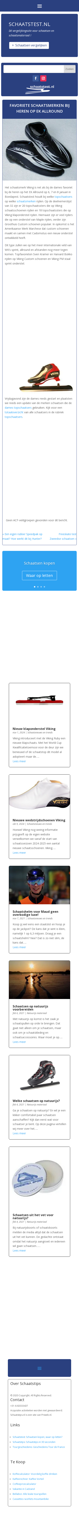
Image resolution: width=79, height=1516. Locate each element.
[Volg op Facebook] (36, 78)
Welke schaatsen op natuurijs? (36, 1101)
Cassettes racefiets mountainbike (31, 1499)
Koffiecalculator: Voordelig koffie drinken (35, 1474)
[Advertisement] (39, 310)
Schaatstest (19, 1437)
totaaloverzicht (14, 412)
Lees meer (19, 761)
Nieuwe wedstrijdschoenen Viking (39, 820)
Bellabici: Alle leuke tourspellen (29, 1494)
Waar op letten (39, 575)
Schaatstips (19, 1442)
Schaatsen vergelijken (31, 45)
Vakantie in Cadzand (24, 1489)
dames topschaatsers (18, 407)
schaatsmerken (26, 201)
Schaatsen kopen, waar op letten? (44, 1437)
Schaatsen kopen (39, 563)
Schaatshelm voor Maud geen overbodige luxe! (35, 913)
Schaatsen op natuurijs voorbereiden (30, 1008)
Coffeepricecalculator (24, 1484)
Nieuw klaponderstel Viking (34, 729)
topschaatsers (63, 196)
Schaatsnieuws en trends (40, 732)
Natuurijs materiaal (37, 1013)
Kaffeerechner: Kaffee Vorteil (28, 1479)
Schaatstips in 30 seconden (40, 1442)
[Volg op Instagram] (43, 78)
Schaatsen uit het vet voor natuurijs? (33, 1216)
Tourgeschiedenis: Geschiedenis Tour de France (39, 1447)
